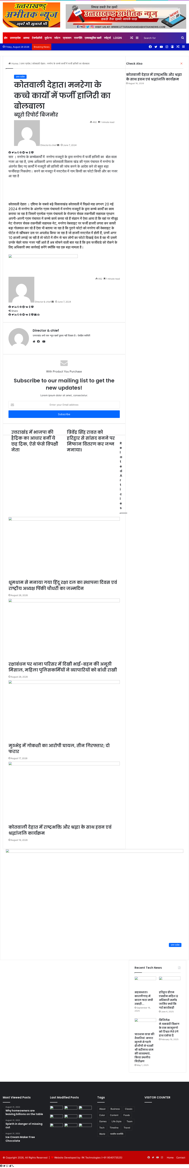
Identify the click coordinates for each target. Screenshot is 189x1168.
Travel (127, 1127)
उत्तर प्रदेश (20, 76)
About (102, 1108)
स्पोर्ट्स (107, 38)
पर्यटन (57, 38)
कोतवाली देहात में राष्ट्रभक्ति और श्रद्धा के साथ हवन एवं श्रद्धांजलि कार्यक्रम (154, 77)
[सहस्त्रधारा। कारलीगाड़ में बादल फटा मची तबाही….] (145, 982)
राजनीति (78, 38)
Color (102, 1115)
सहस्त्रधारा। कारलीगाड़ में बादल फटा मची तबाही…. (144, 998)
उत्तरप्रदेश (15, 38)
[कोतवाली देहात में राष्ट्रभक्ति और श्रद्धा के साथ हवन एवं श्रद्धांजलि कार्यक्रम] (56, 1118)
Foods (126, 1115)
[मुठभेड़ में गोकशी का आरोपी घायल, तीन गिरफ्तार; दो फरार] (85, 1109)
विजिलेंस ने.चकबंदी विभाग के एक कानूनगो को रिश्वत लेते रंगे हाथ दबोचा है (169, 1027)
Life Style (116, 1121)
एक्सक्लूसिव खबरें (93, 38)
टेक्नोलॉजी (37, 38)
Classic (129, 1108)
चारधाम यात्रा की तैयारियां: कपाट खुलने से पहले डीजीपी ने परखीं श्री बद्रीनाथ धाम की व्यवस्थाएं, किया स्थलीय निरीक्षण (144, 1047)
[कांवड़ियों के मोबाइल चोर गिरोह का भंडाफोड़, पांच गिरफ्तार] (70, 1126)
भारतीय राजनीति (116, 1133)
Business (115, 1108)
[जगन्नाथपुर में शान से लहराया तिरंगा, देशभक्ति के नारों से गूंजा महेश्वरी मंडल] (70, 1118)
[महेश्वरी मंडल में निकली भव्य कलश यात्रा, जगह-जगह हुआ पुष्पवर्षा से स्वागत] (85, 1118)
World (102, 1133)
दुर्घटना (48, 38)
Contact (180, 1157)
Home (170, 1157)
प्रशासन (67, 38)
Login (117, 38)
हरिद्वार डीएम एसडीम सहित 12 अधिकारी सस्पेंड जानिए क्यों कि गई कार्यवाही (168, 1000)
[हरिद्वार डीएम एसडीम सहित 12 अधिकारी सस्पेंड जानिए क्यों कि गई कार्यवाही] (170, 982)
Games (102, 1121)
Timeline (114, 1127)
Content (114, 1115)
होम (5, 38)
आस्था (26, 38)
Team (129, 1121)
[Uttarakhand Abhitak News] (31, 14)
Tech (101, 1127)
